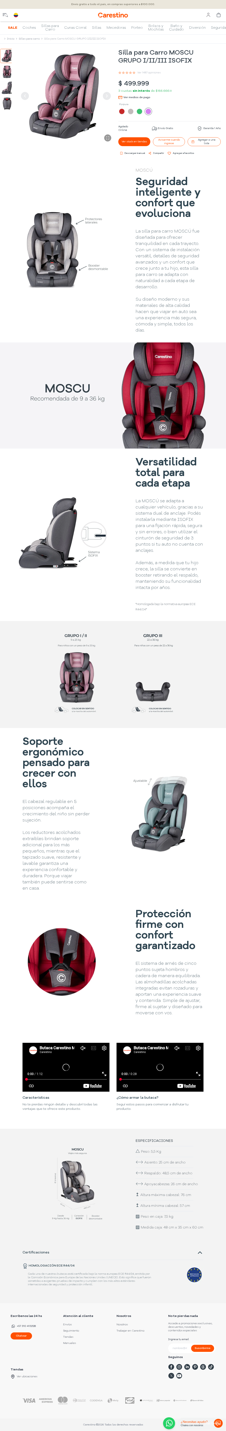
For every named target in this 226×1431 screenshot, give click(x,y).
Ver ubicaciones (27, 1376)
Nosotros (122, 1324)
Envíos (67, 1324)
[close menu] (5, 15)
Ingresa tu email (178, 1339)
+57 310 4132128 (26, 1326)
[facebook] (171, 1367)
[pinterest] (195, 1367)
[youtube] (179, 1376)
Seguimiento (71, 1331)
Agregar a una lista (206, 142)
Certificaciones (36, 1252)
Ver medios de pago (136, 97)
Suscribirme (203, 1348)
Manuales (69, 1343)
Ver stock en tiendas (134, 141)
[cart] (219, 15)
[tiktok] (211, 1367)
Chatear (21, 1336)
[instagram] (179, 1367)
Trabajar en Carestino (130, 1331)
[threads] (203, 1367)
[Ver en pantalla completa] (107, 137)
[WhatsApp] (168, 1423)
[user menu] (208, 15)
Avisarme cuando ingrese (169, 142)
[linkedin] (187, 1367)
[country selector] (16, 15)
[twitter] (171, 1376)
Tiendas (68, 1337)
